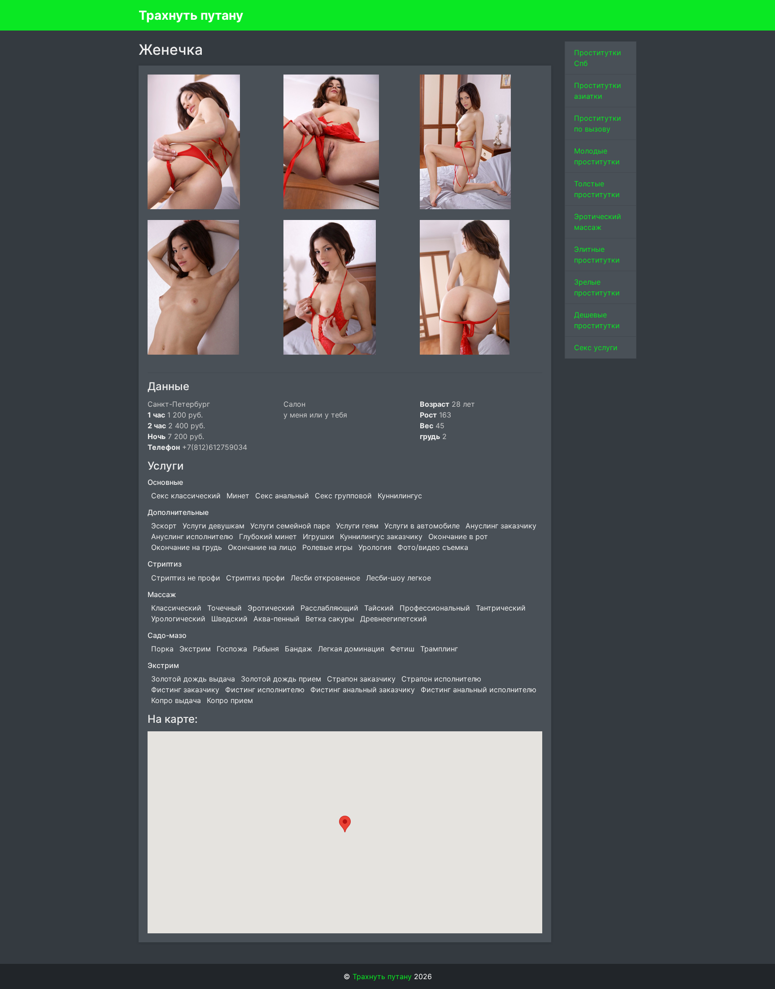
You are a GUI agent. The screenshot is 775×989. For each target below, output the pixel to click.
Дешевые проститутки (597, 320)
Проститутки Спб (597, 58)
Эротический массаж (597, 222)
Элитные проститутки (597, 254)
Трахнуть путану (191, 15)
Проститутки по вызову (597, 123)
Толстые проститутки (597, 189)
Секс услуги (596, 347)
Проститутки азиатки (597, 91)
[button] (345, 824)
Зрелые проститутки (597, 287)
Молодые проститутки (597, 156)
